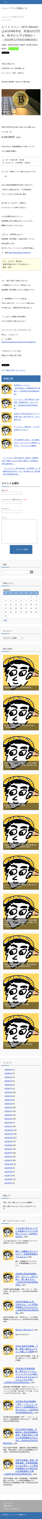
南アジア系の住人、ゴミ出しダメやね (18, 1044)
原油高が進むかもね (11, 687)
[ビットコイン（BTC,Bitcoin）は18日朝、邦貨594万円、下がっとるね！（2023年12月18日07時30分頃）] (7, 407)
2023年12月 (8, 1130)
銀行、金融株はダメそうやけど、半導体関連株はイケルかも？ (26, 1254)
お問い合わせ (8, 1505)
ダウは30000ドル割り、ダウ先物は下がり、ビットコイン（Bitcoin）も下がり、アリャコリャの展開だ (27, 443)
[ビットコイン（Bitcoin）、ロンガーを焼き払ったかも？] (7, 434)
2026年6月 (8, 1073)
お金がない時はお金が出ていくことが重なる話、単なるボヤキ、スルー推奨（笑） (27, 416)
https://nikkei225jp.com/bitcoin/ (19, 253)
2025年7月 (8, 1088)
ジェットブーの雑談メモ (14, 8)
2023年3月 (8, 1157)
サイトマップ (8, 1502)
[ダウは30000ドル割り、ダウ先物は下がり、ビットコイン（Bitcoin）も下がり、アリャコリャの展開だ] (7, 447)
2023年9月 (8, 1141)
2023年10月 (8, 1138)
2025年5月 (8, 1096)
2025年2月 (8, 1107)
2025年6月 (8, 1092)
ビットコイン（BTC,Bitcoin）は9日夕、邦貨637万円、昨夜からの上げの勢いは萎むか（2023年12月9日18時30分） (20, 461)
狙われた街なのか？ (24, 1330)
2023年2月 (8, 1160)
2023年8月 (8, 1145)
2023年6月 (8, 1149)
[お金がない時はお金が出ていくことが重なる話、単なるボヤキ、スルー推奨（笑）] (7, 421)
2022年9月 (8, 1168)
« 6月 (5, 620)
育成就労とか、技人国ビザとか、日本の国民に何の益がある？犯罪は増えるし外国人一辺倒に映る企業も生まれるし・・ (20, 922)
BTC (13, 370)
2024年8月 (8, 1119)
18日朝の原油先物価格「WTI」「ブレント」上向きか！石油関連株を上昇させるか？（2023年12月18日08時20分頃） (26, 1407)
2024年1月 (8, 1126)
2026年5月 (8, 1077)
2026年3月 (8, 1085)
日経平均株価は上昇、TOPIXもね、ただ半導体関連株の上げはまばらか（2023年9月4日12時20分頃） (27, 1307)
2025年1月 (8, 1111)
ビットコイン (13, 49)
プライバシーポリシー (11, 1508)
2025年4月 (8, 1100)
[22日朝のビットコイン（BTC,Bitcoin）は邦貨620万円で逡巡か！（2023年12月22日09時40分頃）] (7, 392)
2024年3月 (8, 1122)
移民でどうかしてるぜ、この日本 (16, 1004)
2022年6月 (8, 1179)
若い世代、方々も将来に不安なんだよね (19, 725)
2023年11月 (8, 1134)
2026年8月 (8, 1070)
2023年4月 (8, 1153)
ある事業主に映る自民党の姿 (14, 805)
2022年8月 (8, 1172)
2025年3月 (8, 1104)
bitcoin (8, 370)
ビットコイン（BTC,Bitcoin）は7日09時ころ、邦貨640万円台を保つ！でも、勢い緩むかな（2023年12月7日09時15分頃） (21, 471)
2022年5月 (8, 1183)
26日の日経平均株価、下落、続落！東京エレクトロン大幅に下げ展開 (26, 1349)
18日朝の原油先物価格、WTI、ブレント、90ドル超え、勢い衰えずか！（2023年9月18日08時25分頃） (26, 1279)
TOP (14, 17)
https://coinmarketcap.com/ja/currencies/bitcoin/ (19, 342)
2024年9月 (8, 1115)
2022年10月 (8, 1164)
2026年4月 (8, 1081)
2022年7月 (8, 1175)
